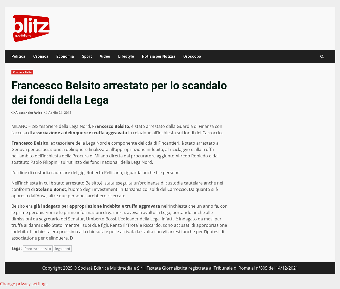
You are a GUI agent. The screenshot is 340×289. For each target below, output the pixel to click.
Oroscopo (192, 56)
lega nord (62, 248)
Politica (18, 56)
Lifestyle (126, 56)
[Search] (322, 56)
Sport (87, 56)
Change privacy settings (24, 284)
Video (105, 56)
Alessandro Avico (28, 112)
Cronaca (40, 56)
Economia (65, 56)
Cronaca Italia (22, 72)
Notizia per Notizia (158, 56)
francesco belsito (37, 248)
